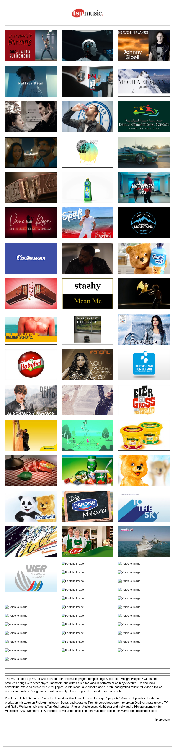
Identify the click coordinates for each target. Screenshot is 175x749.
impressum (162, 719)
